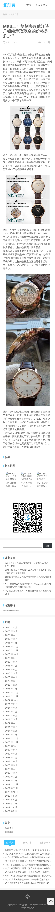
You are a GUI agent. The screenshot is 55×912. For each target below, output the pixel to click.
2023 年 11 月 (11, 742)
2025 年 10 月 (11, 654)
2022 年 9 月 (11, 796)
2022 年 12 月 (11, 784)
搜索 (47, 546)
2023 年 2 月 (11, 776)
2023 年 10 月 (11, 746)
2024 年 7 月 (11, 711)
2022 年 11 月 (11, 788)
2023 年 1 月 (11, 780)
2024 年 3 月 (11, 727)
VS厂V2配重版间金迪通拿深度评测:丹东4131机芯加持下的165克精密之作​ (28, 868)
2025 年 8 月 (11, 662)
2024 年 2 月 (11, 730)
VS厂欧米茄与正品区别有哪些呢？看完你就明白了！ (26, 484)
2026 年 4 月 (11, 635)
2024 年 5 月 (11, 719)
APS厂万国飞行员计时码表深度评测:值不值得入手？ (28, 875)
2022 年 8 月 (11, 799)
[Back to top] (50, 901)
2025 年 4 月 (11, 677)
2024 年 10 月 (11, 700)
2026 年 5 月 (11, 631)
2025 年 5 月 (11, 673)
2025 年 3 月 (11, 681)
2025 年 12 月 (11, 646)
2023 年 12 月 (11, 738)
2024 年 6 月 (11, 715)
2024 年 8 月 (11, 707)
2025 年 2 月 (11, 685)
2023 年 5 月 (11, 765)
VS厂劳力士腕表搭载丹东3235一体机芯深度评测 (27, 879)
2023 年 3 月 (11, 773)
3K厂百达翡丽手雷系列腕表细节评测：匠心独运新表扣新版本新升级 (42, 484)
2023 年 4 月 (11, 769)
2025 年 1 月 (11, 688)
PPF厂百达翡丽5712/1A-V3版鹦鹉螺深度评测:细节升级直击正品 (28, 864)
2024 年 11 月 (11, 696)
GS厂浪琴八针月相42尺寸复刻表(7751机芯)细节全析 (28, 861)
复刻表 (24, 905)
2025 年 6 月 (11, 669)
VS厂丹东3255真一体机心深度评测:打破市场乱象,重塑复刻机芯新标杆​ (28, 853)
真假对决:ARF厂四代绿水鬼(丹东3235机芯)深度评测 (28, 850)
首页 (28, 5)
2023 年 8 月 (11, 753)
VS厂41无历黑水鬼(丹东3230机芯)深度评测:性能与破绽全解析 (28, 857)
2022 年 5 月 (11, 811)
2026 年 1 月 (11, 642)
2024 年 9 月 (11, 704)
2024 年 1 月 (11, 734)
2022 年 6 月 (11, 807)
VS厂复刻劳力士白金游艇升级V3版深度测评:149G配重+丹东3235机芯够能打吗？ (28, 883)
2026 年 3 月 (11, 639)
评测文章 (14, 14)
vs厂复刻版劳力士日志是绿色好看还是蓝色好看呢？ (11, 484)
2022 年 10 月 (11, 792)
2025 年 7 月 (11, 665)
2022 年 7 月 (11, 803)
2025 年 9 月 (11, 658)
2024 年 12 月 (11, 692)
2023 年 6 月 (11, 761)
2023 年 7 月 (11, 757)
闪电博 (31, 908)
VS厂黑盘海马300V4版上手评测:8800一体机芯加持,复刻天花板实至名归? (28, 872)
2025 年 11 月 (11, 650)
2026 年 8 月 (11, 627)
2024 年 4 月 (11, 723)
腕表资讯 (9, 828)
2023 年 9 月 (11, 750)
